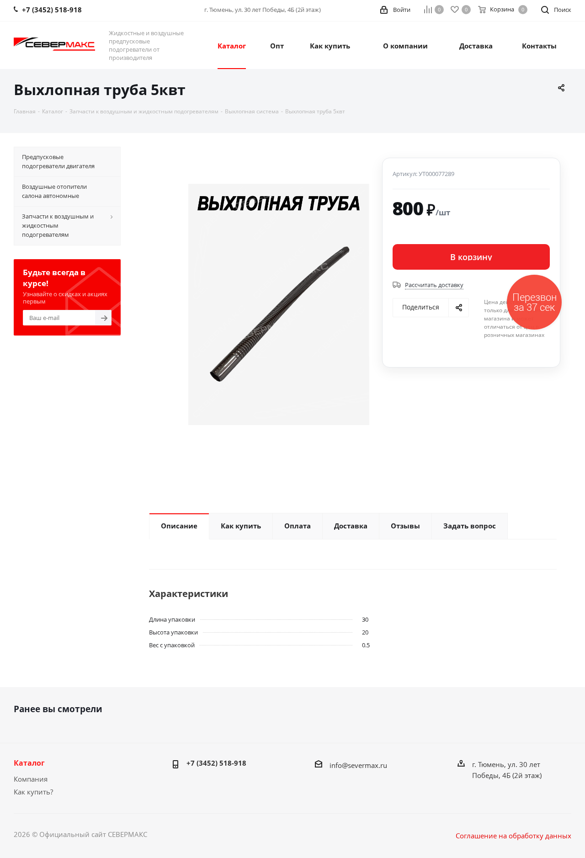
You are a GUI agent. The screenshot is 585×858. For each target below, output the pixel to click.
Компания (31, 778)
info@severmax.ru (358, 765)
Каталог (29, 763)
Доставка (476, 45)
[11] (278, 304)
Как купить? (33, 791)
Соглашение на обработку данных (513, 835)
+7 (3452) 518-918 (216, 762)
